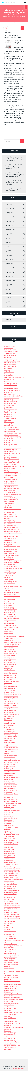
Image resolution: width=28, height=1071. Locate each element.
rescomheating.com (9, 1038)
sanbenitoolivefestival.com (11, 618)
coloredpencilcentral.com (11, 485)
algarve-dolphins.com (10, 738)
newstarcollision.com (10, 542)
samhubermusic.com (10, 1047)
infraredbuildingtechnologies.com (13, 461)
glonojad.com (7, 685)
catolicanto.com (8, 579)
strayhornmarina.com (10, 651)
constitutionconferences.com (12, 810)
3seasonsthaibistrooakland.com (13, 586)
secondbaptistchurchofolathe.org (13, 1027)
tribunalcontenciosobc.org (11, 644)
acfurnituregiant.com (10, 364)
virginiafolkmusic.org (10, 572)
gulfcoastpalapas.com (10, 833)
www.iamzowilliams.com (10, 944)
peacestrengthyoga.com (11, 877)
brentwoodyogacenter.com (11, 914)
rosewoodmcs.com (9, 934)
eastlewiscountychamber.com (12, 642)
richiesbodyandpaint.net (11, 351)
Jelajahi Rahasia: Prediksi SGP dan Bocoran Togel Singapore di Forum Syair (15, 166)
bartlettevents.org (9, 442)
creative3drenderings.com (11, 842)
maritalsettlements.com (10, 746)
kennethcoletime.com (10, 710)
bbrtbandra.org (8, 407)
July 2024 (8, 289)
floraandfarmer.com (9, 468)
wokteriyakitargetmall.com (11, 553)
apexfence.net (8, 1049)
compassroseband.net (10, 818)
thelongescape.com (9, 729)
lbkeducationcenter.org (10, 581)
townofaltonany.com (9, 751)
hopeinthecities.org (9, 611)
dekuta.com (7, 929)
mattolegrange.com (9, 731)
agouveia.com (7, 1025)
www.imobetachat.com (10, 849)
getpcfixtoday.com (9, 405)
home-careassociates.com (11, 592)
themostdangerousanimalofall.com (14, 636)
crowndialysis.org (9, 559)
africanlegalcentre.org (10, 675)
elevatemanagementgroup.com (13, 1012)
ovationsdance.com (9, 573)
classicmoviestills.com (10, 620)
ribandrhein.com (8, 575)
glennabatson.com (9, 649)
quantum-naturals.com (10, 983)
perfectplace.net (8, 585)
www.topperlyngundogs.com (12, 871)
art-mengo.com (8, 722)
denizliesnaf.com (8, 809)
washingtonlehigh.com (10, 921)
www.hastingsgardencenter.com (13, 946)
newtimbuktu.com (9, 372)
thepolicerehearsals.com (11, 638)
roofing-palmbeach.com (10, 479)
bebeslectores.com (9, 455)
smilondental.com (9, 540)
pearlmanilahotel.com (10, 412)
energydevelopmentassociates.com (14, 466)
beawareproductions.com (11, 696)
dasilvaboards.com (9, 648)
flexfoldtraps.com (9, 881)
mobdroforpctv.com (9, 614)
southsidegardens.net (10, 949)
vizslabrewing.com (9, 511)
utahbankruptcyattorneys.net (12, 494)
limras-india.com (8, 348)
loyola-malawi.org (9, 603)
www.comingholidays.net (11, 627)
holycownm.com (8, 775)
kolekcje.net (7, 577)
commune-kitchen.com (10, 666)
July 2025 (8, 238)
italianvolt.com (8, 507)
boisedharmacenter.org (10, 598)
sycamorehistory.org (9, 936)
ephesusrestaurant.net (10, 957)
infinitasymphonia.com (10, 673)
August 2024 (9, 285)
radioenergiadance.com (10, 424)
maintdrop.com (8, 414)
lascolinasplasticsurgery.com (12, 907)
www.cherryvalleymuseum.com (12, 448)
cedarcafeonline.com (10, 362)
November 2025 (10, 221)
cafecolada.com (8, 622)
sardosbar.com (8, 505)
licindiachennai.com (9, 353)
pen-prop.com (8, 866)
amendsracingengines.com (11, 883)
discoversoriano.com (10, 623)
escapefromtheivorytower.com (12, 474)
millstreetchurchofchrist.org (12, 997)
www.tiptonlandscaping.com (12, 916)
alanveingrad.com (9, 740)
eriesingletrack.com (9, 520)
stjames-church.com (9, 688)
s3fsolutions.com (8, 470)
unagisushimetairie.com (10, 401)
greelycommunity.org (10, 679)
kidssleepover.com (9, 379)
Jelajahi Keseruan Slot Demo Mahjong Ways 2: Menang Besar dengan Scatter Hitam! (15, 174)
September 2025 (10, 229)
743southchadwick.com (10, 475)
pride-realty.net (8, 1001)
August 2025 (9, 234)
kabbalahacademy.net (10, 538)
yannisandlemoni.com (10, 514)
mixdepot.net (7, 933)
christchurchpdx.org (9, 662)
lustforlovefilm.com (9, 670)
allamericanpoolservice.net (11, 562)
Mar (22, 28)
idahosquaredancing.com (11, 499)
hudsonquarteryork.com (11, 964)
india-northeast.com (9, 477)
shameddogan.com (9, 838)
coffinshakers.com (9, 701)
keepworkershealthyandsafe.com (13, 396)
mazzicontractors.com (10, 953)
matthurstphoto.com (10, 990)
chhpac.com (7, 1031)
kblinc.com (7, 518)
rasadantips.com (8, 370)
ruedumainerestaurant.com (11, 681)
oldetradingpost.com (10, 451)
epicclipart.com (8, 411)
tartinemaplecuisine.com (11, 716)
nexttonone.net (8, 859)
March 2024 (9, 306)
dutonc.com (7, 727)
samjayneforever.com (10, 988)
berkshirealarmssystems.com (12, 509)
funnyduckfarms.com (10, 1008)
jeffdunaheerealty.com (10, 875)
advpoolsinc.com (8, 797)
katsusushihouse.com (10, 677)
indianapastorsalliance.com (12, 801)
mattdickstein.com (9, 851)
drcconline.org (8, 792)
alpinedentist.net (9, 422)
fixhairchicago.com (9, 807)
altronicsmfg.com (9, 374)
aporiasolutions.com (9, 829)
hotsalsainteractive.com (10, 359)
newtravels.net (8, 381)
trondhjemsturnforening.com (12, 975)
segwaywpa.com (8, 831)
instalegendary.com (9, 394)
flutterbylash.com (9, 1005)
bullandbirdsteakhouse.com (12, 905)
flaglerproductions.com (10, 653)
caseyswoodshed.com (10, 805)
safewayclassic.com (9, 387)
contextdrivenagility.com (11, 697)
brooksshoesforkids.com (11, 825)
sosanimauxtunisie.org (10, 418)
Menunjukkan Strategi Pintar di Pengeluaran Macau (14, 189)
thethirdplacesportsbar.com (12, 955)
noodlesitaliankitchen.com (11, 398)
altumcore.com (8, 820)
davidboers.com (8, 847)
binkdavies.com (8, 660)
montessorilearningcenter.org (12, 984)
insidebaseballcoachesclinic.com (13, 994)
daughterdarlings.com (10, 355)
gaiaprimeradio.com (9, 723)
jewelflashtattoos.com (10, 403)
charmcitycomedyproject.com (12, 694)
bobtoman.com (8, 416)
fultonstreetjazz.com (9, 440)
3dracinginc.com (8, 633)
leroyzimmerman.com (10, 1014)
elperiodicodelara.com (10, 350)
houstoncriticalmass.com (11, 635)
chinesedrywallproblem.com (12, 760)
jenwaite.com (7, 1010)
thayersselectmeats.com (11, 827)
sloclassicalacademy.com (11, 646)
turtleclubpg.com (8, 779)
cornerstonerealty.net (10, 938)
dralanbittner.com (9, 512)
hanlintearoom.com (9, 1007)
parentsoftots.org (9, 840)
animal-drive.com (9, 822)
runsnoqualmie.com (9, 896)
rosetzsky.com (8, 683)
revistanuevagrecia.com (10, 686)
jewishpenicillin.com (9, 564)
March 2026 (9, 204)
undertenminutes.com (10, 366)
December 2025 (10, 217)
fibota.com (7, 966)
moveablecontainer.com (10, 444)
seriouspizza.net (8, 816)
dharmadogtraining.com (11, 1033)
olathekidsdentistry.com (11, 527)
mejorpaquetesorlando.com (12, 531)
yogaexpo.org (7, 590)
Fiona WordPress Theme (17, 1068)
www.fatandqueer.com (10, 886)
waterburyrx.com (8, 796)
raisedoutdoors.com (9, 490)
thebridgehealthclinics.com (11, 834)
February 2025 (10, 259)
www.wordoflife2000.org (10, 498)
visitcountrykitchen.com (10, 736)
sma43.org (7, 910)
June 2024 (8, 293)
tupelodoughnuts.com (10, 525)
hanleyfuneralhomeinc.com (11, 529)
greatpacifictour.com (9, 781)
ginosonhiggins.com (9, 742)
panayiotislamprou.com (10, 427)
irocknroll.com (8, 496)
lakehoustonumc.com (10, 855)
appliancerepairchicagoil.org (12, 390)
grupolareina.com (9, 446)
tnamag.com (7, 823)
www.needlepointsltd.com (11, 903)
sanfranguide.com (9, 629)
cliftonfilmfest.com (9, 486)
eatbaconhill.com (8, 375)
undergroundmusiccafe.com (12, 1045)
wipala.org (6, 601)
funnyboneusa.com (9, 766)
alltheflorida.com (8, 992)
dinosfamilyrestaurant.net (11, 459)
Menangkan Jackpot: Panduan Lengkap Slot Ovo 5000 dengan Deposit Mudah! (14, 158)
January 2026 (9, 212)
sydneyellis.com (8, 557)
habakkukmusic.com (9, 857)
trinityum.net (7, 951)
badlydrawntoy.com (9, 853)
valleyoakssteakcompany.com (12, 803)
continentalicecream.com (11, 657)
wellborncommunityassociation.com (14, 433)
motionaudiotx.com (9, 1034)
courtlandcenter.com (10, 786)
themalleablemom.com (10, 709)
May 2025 (8, 246)
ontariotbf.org (8, 392)
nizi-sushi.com (8, 720)
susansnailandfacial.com (11, 864)
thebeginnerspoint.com (10, 625)
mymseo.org (7, 1029)
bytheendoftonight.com (10, 609)
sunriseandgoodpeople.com (12, 759)
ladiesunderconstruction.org (12, 453)
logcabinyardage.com (10, 846)
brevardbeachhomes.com (11, 472)
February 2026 (10, 208)
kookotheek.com (8, 425)
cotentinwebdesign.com (10, 449)
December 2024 (10, 268)
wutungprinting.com (9, 744)
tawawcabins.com (9, 501)
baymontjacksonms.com (11, 749)
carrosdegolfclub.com (10, 464)
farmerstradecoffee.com (11, 844)
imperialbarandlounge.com (11, 488)
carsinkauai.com (8, 995)
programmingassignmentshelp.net (14, 377)
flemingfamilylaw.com (10, 1018)
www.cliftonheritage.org (10, 909)
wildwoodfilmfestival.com (11, 435)
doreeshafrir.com (9, 692)
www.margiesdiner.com (10, 899)
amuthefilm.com (8, 668)
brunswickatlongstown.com (11, 714)
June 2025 (8, 242)
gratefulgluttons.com (10, 612)
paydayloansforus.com (10, 383)
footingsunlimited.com (10, 894)
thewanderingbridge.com (11, 707)
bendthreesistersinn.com (11, 762)
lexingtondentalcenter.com (11, 555)
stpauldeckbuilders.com (10, 892)
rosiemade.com (8, 524)
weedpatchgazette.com (10, 516)
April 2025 (8, 251)
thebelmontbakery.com (10, 385)
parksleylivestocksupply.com (12, 596)
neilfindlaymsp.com (9, 788)
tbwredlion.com (8, 979)
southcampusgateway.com (11, 429)
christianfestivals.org (10, 735)
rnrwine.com (7, 1020)
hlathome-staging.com (10, 551)
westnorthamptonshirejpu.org (12, 437)
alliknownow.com (8, 640)
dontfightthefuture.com (10, 481)
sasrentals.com (8, 544)
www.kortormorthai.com (10, 884)
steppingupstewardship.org (12, 918)
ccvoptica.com (8, 920)
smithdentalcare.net (9, 1044)
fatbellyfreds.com (9, 960)
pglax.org (6, 753)
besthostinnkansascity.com (11, 1042)
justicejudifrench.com (10, 705)
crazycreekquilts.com (10, 659)
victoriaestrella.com (9, 783)
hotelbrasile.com (8, 438)
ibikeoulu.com (8, 699)
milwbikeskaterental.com (11, 747)
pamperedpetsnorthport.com (12, 522)
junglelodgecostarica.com (11, 733)
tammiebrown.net (9, 725)
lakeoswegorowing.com (10, 1021)
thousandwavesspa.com (10, 784)
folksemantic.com (9, 503)
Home (10, 15)
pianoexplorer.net (9, 947)
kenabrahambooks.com (10, 664)
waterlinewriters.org (9, 836)
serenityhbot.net (8, 860)
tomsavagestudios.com (10, 566)
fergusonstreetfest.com (10, 986)
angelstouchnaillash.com (11, 536)
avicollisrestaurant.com (10, 790)
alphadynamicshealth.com (11, 1003)
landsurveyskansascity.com (11, 890)
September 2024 (10, 280)
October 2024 (9, 276)
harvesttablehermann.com (11, 462)
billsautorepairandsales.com (12, 981)
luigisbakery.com (8, 923)
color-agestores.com (9, 599)
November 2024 (10, 272)
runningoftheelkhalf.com (11, 873)
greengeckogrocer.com (10, 549)
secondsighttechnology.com (12, 546)
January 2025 (9, 263)
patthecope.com (8, 812)
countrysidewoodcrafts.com (12, 388)
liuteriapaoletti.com (9, 757)
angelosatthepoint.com (10, 799)
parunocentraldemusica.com (12, 970)
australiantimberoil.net (10, 457)
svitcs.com (7, 814)
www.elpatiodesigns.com (11, 962)
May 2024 (8, 297)
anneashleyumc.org (9, 888)
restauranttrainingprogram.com (13, 561)
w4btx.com (7, 535)
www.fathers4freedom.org (11, 870)
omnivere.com (8, 368)
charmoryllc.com (8, 631)
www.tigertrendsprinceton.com (12, 868)
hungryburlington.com (10, 712)
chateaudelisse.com (9, 431)
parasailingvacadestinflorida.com (13, 999)
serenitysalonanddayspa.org (12, 361)
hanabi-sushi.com (9, 925)
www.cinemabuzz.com (10, 931)
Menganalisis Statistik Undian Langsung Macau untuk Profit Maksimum (14, 182)
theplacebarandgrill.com (11, 794)
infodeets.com (8, 357)
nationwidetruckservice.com (12, 777)
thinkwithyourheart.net (10, 492)
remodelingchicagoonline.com (12, 912)
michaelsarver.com (9, 548)
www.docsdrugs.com (9, 897)
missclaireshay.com (9, 346)
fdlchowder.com (8, 901)
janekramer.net (8, 718)
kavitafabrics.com (9, 772)
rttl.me (5, 1036)
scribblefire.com (8, 588)
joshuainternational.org (10, 862)
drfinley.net (7, 1016)
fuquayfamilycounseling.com (12, 1023)
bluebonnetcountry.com (10, 409)
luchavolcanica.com (9, 773)
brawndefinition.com (9, 655)
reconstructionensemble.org (12, 770)
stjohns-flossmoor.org (10, 764)
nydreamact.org (8, 399)
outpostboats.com (9, 607)
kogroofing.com (8, 420)
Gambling (15, 15)
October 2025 (9, 225)
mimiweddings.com (9, 1040)
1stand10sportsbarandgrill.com (13, 533)
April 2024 (8, 302)
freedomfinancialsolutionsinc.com (13, 879)
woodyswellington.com (10, 958)
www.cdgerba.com (9, 968)
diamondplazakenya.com (11, 977)
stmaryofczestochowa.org (11, 703)
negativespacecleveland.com (12, 755)
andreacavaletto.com (10, 594)
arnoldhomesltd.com (10, 483)
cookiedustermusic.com (10, 768)
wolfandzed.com (8, 927)
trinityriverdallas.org (9, 583)
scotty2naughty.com (9, 690)
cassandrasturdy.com (10, 616)
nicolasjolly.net (8, 672)
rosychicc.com (8, 605)
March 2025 (9, 255)
